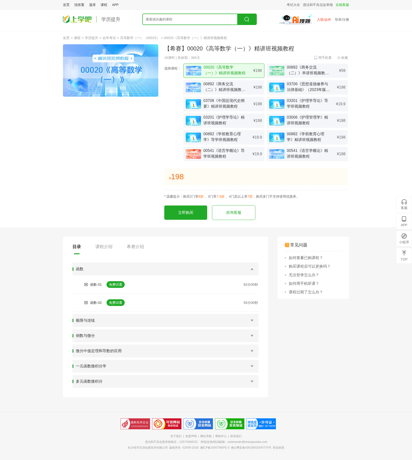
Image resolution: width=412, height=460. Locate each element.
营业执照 (278, 447)
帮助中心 (221, 436)
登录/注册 (342, 19)
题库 (92, 5)
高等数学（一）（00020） (140, 38)
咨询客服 (233, 212)
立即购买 (185, 212)
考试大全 (293, 5)
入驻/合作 (324, 19)
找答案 (79, 5)
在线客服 (342, 5)
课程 (104, 5)
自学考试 (109, 38)
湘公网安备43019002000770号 (251, 447)
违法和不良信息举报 (318, 5)
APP (115, 5)
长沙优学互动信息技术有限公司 (148, 447)
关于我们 (176, 436)
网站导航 (206, 436)
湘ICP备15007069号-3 (214, 447)
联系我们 (236, 436)
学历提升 (110, 19)
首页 (66, 5)
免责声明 (191, 436)
